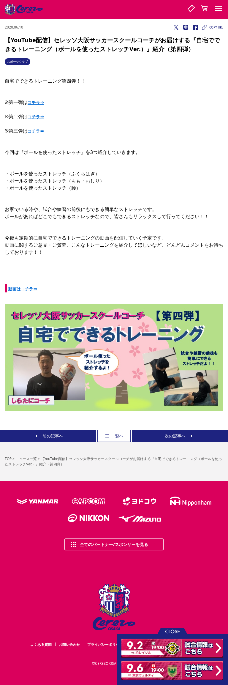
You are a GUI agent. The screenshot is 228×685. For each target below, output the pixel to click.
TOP (8, 458)
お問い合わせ (69, 644)
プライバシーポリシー (105, 644)
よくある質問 (41, 644)
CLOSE (172, 631)
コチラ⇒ (36, 102)
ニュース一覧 (26, 458)
